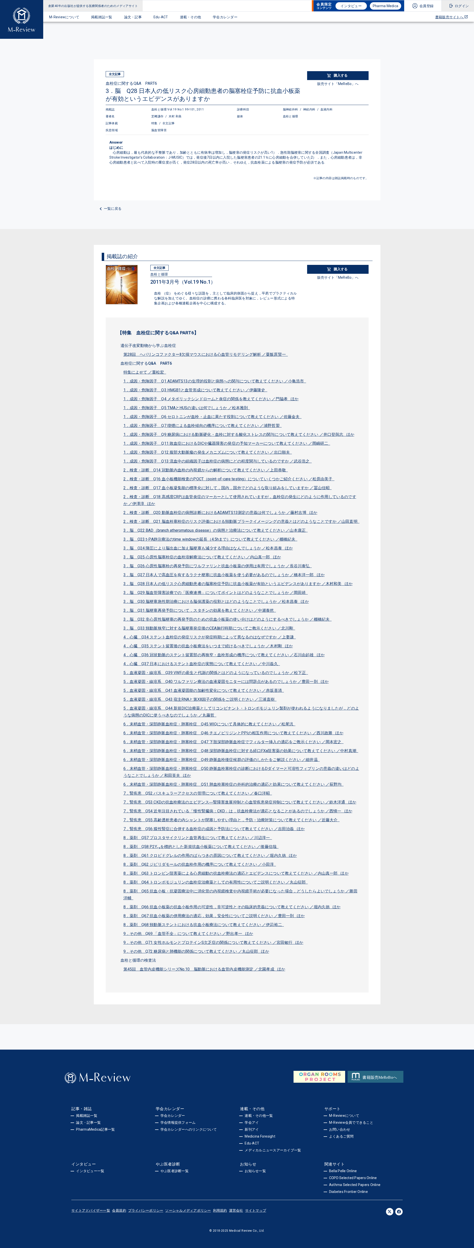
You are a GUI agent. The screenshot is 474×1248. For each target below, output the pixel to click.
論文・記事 (133, 17)
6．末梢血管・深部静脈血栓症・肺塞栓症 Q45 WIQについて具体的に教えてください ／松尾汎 (209, 724)
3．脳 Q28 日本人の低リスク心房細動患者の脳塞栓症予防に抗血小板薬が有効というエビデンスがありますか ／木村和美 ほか (238, 583)
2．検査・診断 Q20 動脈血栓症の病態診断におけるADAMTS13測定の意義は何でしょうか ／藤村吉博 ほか (220, 512)
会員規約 (119, 1210)
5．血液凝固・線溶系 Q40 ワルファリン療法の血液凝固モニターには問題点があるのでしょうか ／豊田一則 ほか (226, 681)
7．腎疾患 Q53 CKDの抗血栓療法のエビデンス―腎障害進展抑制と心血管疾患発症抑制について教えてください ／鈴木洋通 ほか (239, 802)
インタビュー (351, 6)
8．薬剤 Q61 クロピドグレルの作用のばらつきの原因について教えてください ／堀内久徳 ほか (210, 855)
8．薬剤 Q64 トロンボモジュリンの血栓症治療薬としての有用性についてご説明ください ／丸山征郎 (215, 882)
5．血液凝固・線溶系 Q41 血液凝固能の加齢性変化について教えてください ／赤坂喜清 (203, 690)
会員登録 (426, 6)
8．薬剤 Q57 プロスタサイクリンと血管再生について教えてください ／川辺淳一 (197, 837)
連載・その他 (190, 17)
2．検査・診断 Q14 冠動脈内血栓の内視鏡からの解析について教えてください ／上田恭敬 (205, 470)
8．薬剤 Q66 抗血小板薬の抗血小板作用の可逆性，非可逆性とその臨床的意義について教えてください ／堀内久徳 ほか (232, 907)
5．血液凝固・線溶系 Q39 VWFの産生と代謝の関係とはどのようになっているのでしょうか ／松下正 (215, 672)
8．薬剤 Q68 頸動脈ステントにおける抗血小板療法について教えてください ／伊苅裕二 (203, 924)
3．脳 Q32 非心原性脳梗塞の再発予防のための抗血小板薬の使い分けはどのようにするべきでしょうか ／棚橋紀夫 (227, 619)
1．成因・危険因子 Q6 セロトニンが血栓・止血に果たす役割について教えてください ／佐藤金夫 (212, 416)
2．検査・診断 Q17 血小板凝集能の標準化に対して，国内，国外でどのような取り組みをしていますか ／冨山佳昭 (227, 488)
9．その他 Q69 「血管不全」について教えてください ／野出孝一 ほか (188, 933)
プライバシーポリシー (145, 1210)
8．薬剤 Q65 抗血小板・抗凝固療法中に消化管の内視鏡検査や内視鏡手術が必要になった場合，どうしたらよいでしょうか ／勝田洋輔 (240, 894)
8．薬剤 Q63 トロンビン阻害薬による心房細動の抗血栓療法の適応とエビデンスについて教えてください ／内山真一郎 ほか (236, 873)
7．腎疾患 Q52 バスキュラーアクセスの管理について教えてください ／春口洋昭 (197, 793)
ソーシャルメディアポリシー (188, 1210)
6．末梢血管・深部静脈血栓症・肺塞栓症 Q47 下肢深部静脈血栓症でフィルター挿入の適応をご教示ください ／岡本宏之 (233, 742)
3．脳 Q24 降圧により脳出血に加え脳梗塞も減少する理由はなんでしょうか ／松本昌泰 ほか (208, 548)
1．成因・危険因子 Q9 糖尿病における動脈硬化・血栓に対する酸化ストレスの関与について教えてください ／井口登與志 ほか (238, 434)
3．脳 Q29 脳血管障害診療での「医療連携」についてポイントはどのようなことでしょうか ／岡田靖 (215, 592)
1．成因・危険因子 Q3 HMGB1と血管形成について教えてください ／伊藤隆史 (195, 390)
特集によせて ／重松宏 (144, 372)
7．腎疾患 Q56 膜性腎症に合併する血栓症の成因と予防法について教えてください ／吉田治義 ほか (214, 828)
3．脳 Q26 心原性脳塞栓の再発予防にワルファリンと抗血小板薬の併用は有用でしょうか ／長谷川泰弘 (217, 566)
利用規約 (220, 1210)
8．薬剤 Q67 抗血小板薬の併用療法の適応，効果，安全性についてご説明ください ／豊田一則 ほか (214, 915)
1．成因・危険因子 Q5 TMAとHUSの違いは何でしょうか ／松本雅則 (186, 407)
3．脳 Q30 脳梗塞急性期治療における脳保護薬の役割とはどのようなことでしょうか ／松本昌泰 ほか (216, 601)
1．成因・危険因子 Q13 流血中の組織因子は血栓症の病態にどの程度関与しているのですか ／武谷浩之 (217, 461)
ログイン (462, 6)
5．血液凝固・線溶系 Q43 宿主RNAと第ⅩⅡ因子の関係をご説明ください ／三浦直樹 (200, 699)
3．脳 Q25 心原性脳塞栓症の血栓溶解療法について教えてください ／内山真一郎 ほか (202, 557)
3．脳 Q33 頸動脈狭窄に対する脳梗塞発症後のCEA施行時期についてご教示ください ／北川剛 (209, 628)
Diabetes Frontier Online (348, 1192)
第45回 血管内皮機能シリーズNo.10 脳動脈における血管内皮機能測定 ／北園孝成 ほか (204, 969)
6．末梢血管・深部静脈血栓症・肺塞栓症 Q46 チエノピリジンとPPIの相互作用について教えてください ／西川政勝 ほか (233, 733)
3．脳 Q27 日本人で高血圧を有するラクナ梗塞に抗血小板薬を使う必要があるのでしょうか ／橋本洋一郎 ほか (224, 574)
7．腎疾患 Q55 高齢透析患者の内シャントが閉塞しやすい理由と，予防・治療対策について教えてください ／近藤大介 (231, 820)
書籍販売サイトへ (449, 17)
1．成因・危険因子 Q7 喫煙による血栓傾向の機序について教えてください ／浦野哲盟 (202, 425)
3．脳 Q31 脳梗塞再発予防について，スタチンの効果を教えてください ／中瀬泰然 (199, 610)
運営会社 (236, 1210)
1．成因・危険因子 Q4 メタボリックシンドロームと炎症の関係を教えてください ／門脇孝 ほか (211, 399)
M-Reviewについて (64, 17)
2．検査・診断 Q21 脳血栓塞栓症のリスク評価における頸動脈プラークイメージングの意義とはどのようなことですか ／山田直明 (241, 521)
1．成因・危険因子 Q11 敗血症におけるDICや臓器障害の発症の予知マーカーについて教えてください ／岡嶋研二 (226, 443)
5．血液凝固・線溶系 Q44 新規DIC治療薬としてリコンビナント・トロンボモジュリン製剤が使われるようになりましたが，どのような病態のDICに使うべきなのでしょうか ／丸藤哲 (241, 712)
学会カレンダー (225, 17)
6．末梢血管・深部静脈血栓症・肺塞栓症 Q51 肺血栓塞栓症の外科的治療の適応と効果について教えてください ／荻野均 (233, 784)
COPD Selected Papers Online (353, 1178)
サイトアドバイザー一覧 (90, 1210)
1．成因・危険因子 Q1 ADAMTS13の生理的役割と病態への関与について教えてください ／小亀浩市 (214, 381)
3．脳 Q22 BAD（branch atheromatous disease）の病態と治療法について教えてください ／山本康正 (215, 530)
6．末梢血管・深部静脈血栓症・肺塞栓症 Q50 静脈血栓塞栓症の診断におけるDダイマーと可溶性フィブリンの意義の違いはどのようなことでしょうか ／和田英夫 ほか (241, 772)
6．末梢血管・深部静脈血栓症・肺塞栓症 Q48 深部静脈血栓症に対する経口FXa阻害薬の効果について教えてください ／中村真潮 (240, 750)
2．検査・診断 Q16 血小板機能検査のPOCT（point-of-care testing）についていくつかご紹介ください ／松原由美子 (229, 479)
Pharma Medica (385, 6)
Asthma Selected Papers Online (354, 1185)
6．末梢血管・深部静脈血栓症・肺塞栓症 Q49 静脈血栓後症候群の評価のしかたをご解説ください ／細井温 (221, 759)
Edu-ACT (161, 17)
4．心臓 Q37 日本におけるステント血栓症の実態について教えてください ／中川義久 (201, 663)
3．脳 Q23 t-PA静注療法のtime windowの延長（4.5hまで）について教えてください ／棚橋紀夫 (210, 539)
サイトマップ (255, 1210)
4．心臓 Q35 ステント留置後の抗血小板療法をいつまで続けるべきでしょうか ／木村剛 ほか (208, 646)
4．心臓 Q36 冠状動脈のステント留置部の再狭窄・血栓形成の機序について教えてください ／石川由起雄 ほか (224, 655)
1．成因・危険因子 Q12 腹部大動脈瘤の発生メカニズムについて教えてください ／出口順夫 (207, 452)
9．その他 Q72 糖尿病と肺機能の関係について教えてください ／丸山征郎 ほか (196, 951)
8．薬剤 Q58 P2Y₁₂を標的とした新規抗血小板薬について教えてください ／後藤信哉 (201, 846)
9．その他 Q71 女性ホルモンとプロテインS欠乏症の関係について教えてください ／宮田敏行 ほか (213, 942)
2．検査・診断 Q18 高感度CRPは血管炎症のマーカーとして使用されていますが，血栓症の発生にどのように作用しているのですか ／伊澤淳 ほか (239, 500)
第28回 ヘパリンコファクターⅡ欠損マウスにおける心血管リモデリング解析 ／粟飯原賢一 (205, 354)
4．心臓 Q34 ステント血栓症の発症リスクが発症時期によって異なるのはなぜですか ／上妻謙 (209, 637)
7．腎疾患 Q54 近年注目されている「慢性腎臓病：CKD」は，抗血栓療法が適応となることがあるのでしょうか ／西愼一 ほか (237, 811)
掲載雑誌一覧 (101, 17)
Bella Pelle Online (343, 1171)
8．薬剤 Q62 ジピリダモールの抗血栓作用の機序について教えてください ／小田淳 (199, 864)
